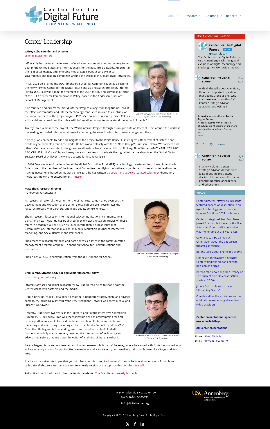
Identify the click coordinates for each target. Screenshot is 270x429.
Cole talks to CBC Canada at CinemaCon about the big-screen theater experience (216, 242)
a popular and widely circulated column (131, 172)
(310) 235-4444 (213, 336)
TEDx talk (138, 365)
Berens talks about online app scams (219, 251)
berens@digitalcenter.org (40, 277)
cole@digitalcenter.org (39, 55)
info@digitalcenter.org (216, 340)
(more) (78, 176)
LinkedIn (49, 373)
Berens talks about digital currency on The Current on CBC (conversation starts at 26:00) (219, 276)
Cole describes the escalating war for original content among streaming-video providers (219, 300)
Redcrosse (110, 361)
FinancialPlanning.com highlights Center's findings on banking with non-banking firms (217, 262)
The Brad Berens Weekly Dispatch (116, 373)
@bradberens (207, 106)
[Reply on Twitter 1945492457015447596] (198, 144)
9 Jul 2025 (241, 158)
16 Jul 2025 (240, 80)
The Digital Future (216, 79)
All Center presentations (211, 328)
